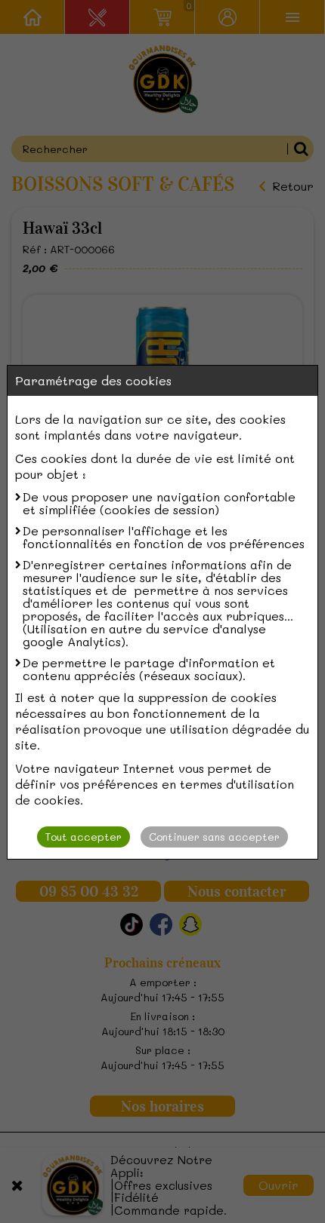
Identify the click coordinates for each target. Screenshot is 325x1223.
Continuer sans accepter (214, 836)
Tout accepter (83, 836)
